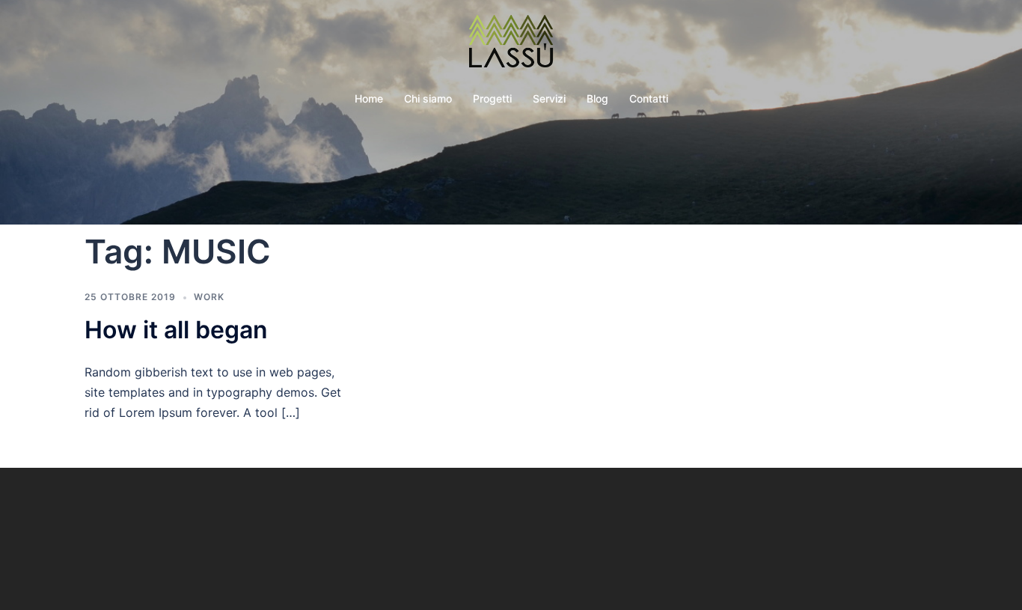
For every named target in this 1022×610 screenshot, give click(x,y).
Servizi (549, 98)
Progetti (492, 98)
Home (369, 98)
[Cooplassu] (511, 46)
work (209, 296)
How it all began (176, 329)
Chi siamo (428, 98)
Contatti (648, 98)
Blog (597, 98)
